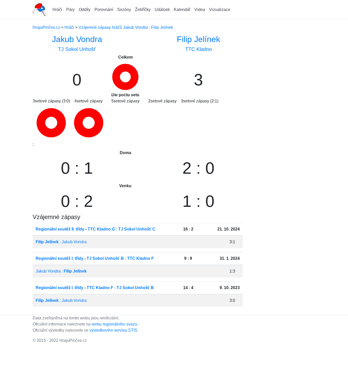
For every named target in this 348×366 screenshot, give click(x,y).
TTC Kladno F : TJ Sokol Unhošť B (120, 288)
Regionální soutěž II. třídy (60, 229)
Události (162, 9)
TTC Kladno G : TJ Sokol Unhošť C (121, 229)
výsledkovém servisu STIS (113, 330)
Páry (70, 9)
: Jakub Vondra (61, 242)
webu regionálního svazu (114, 324)
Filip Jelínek (198, 39)
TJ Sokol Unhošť (77, 49)
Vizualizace (219, 9)
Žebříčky (143, 9)
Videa (199, 9)
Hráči (57, 9)
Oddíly (84, 9)
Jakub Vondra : (61, 271)
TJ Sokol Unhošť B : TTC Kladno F (120, 258)
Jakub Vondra (77, 39)
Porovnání (104, 9)
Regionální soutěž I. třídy (59, 258)
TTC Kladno (198, 49)
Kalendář (182, 9)
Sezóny (124, 9)
